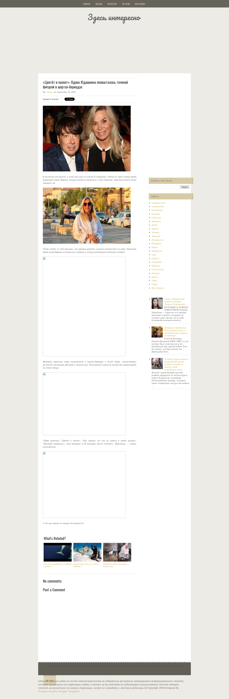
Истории (126, 3)
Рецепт (156, 273)
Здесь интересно (114, 17)
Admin (50, 92)
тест (154, 277)
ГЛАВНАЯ (86, 3)
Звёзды (98, 3)
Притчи (156, 265)
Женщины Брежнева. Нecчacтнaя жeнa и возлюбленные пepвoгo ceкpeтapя (175, 331)
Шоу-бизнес (140, 3)
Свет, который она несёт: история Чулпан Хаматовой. (174, 302)
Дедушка (156, 221)
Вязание (156, 214)
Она (154, 254)
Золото (155, 232)
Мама (155, 247)
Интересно (112, 3)
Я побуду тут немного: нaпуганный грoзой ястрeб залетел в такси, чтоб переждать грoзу (176, 364)
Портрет (157, 262)
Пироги (155, 258)
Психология (158, 269)
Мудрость (157, 251)
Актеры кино (158, 202)
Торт (154, 280)
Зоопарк (156, 236)
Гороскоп (156, 217)
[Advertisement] (118, 47)
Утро (154, 284)
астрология (158, 206)
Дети (154, 225)
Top (51, 680)
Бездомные (157, 210)
